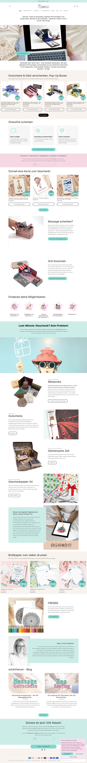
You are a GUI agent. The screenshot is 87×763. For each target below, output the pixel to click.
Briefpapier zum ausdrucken (29, 315)
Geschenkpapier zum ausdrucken (58, 315)
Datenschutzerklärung (66, 760)
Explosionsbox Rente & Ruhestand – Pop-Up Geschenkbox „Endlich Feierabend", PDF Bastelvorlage (76, 103)
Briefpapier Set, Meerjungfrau (65, 589)
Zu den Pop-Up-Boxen (23, 53)
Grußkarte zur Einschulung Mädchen (41, 198)
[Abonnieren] (53, 164)
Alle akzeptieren (67, 753)
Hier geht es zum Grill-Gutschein (57, 278)
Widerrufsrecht (28, 760)
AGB (72, 760)
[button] (9, 6)
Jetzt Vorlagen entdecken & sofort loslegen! (43, 149)
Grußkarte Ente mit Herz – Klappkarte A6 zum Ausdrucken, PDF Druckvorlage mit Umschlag (18, 199)
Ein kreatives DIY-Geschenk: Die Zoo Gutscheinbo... (62, 696)
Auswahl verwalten (73, 756)
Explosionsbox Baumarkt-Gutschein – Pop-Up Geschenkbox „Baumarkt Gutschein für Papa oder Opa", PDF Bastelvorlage (54, 103)
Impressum (59, 760)
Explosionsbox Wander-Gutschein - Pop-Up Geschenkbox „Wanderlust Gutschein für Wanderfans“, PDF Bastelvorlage (10, 103)
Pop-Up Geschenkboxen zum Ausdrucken (43, 316)
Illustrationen (72, 314)
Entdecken (12, 433)
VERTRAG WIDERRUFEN (43, 746)
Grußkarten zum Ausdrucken (14, 315)
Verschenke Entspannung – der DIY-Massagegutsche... (25, 696)
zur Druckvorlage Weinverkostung (58, 400)
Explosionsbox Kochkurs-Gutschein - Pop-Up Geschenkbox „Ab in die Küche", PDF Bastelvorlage (32, 103)
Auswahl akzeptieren (79, 753)
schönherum (13, 760)
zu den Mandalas (54, 616)
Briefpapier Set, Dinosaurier (7, 589)
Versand (45, 760)
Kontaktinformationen (52, 760)
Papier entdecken (14, 495)
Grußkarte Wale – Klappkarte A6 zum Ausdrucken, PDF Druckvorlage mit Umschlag (67, 199)
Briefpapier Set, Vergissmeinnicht (37, 589)
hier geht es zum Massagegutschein (58, 238)
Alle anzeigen (43, 115)
